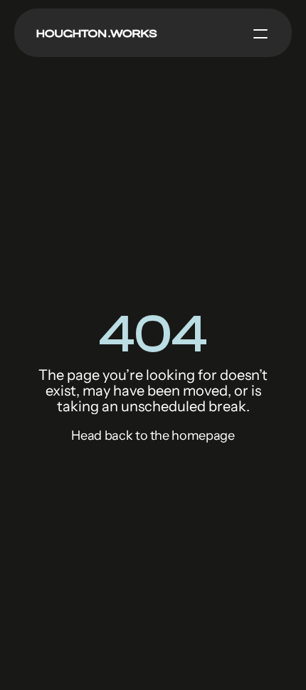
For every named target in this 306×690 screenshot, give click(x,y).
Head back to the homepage (152, 435)
